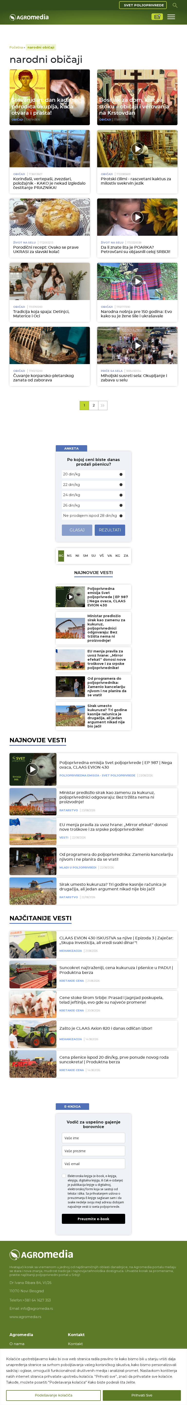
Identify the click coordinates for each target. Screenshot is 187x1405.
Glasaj (77, 530)
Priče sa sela (111, 371)
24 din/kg (71, 494)
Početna (16, 47)
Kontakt (75, 1343)
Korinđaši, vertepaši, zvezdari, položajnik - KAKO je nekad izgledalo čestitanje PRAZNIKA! (49, 183)
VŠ (102, 555)
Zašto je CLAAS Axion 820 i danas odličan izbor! (105, 1028)
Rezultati (110, 530)
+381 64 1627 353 (37, 1300)
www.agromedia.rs (25, 1317)
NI (77, 555)
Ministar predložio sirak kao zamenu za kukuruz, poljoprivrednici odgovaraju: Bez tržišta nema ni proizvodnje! (107, 797)
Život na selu (24, 242)
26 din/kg (71, 505)
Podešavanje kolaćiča (53, 1395)
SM (85, 555)
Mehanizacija (70, 950)
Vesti (63, 837)
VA (109, 555)
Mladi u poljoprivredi (77, 867)
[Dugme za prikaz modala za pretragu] (175, 5)
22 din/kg (71, 484)
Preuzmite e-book (93, 1218)
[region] (93, 1377)
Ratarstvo (68, 810)
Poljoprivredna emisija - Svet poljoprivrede (97, 775)
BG (61, 555)
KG (117, 555)
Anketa (71, 448)
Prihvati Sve (141, 1395)
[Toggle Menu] (171, 16)
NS (69, 555)
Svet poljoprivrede (144, 5)
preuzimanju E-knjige (82, 1198)
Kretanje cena (71, 980)
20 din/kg (71, 474)
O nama (16, 1343)
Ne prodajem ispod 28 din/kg (90, 515)
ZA (126, 555)
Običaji (17, 119)
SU (93, 555)
